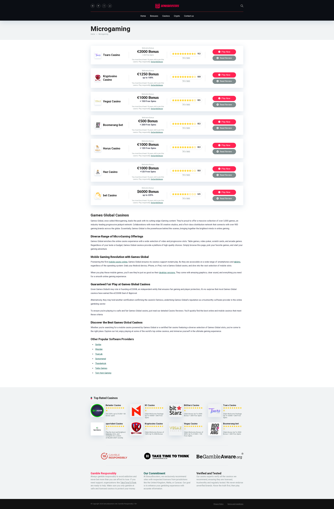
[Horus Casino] (98, 151)
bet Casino (110, 195)
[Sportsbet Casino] (97, 435)
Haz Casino (110, 172)
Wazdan (99, 349)
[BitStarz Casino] (175, 416)
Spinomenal (100, 358)
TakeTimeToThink (128, 482)
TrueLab (99, 354)
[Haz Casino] (98, 174)
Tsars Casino (111, 55)
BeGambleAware (157, 62)
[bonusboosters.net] (167, 5)
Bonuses (154, 16)
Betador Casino (113, 405)
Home (143, 16)
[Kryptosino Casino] (98, 80)
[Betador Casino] (97, 416)
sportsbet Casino (114, 423)
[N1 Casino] (136, 416)
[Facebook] (93, 6)
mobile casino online (118, 262)
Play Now (225, 52)
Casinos (166, 16)
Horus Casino (111, 148)
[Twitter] (98, 6)
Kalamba (109, 434)
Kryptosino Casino (110, 78)
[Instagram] (104, 6)
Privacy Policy (218, 504)
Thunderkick (100, 363)
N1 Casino (150, 405)
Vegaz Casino (112, 101)
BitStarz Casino (191, 405)
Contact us (189, 16)
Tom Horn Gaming (103, 373)
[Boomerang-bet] (98, 127)
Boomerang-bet (113, 125)
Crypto (177, 16)
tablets (237, 262)
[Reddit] (110, 6)
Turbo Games (101, 368)
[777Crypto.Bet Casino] (98, 198)
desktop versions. (167, 272)
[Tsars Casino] (98, 57)
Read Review (225, 58)
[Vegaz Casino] (98, 104)
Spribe (98, 344)
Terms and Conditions (235, 504)
